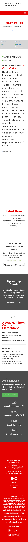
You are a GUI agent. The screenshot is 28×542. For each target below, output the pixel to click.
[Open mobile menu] (25, 13)
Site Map (14, 482)
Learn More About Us (10, 395)
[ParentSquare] (14, 526)
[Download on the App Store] (14, 535)
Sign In (14, 487)
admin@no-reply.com (16, 473)
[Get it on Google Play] (14, 530)
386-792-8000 (16, 471)
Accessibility (14, 485)
